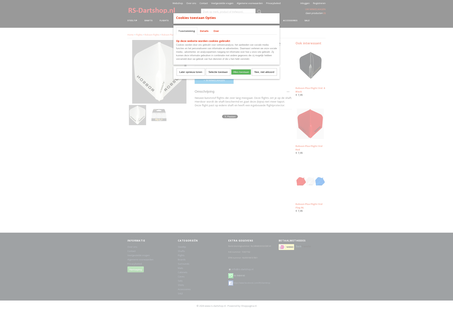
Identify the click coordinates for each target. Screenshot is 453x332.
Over (216, 31)
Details (204, 31)
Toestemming (186, 31)
